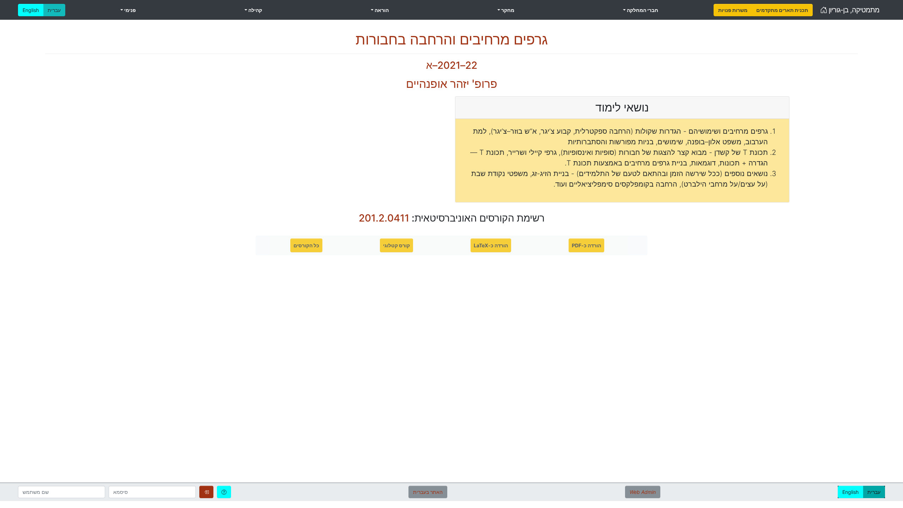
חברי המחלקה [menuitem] (642, 10)
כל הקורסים (306, 245)
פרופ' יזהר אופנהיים (451, 84)
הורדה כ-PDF (586, 245)
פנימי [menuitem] (129, 10)
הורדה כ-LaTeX (491, 245)
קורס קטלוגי (396, 245)
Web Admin (643, 492)
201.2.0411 (384, 218)
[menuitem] (733, 10)
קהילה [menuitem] (254, 10)
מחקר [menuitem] (507, 10)
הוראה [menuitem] (381, 10)
